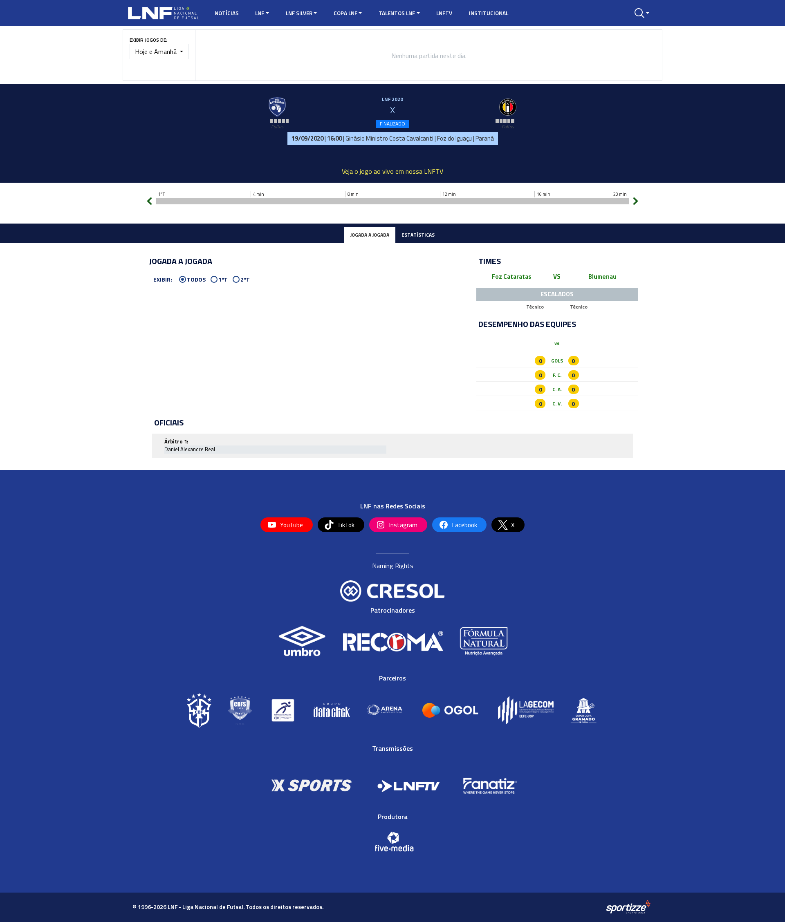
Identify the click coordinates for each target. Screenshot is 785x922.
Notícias (227, 13)
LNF (259, 13)
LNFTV (444, 13)
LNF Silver (299, 13)
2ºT (245, 279)
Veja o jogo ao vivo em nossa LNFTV (392, 171)
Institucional (488, 13)
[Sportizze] (628, 906)
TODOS (196, 279)
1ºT (223, 279)
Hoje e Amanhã (156, 51)
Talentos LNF (397, 13)
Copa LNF (345, 13)
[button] (641, 13)
